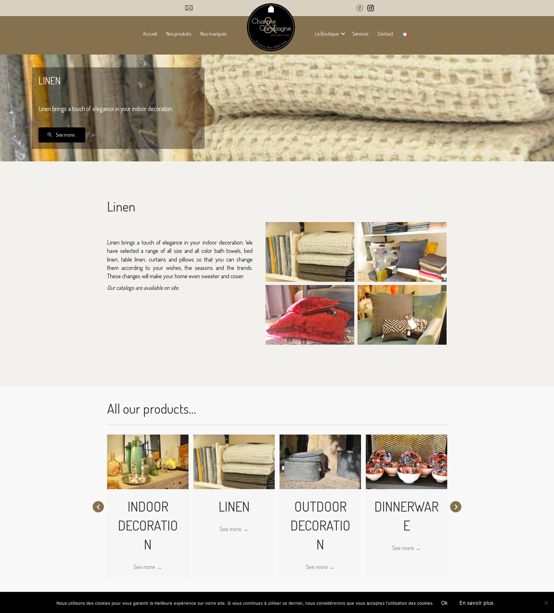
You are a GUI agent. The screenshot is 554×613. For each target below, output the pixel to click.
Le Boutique (327, 33)
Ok (444, 603)
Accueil (150, 33)
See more (147, 566)
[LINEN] (234, 460)
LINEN (234, 506)
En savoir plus (476, 603)
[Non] (546, 603)
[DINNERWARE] (406, 460)
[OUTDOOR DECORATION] (320, 460)
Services (360, 33)
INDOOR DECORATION (148, 525)
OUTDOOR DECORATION (320, 525)
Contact (385, 33)
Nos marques (213, 33)
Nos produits (178, 33)
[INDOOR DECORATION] (148, 460)
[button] (343, 34)
